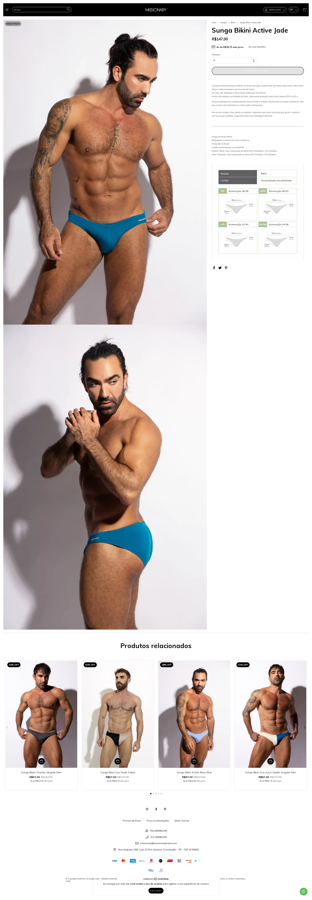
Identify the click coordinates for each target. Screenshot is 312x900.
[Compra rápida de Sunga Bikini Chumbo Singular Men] (41, 761)
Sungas (223, 22)
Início (214, 22)
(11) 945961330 (158, 837)
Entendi (156, 890)
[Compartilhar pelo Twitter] (220, 267)
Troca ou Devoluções (157, 820)
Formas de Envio (132, 820)
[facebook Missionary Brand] (156, 809)
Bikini (233, 22)
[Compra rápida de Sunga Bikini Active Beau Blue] (194, 761)
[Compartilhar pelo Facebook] (214, 267)
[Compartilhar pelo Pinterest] (226, 267)
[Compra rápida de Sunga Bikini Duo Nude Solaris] (118, 761)
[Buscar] (68, 9)
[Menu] (7, 10)
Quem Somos (182, 820)
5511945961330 (158, 830)
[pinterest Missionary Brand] (165, 809)
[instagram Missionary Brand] (147, 809)
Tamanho (216, 55)
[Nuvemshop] (156, 879)
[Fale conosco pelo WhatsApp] (303, 891)
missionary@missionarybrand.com (158, 843)
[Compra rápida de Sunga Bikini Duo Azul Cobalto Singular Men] (270, 761)
